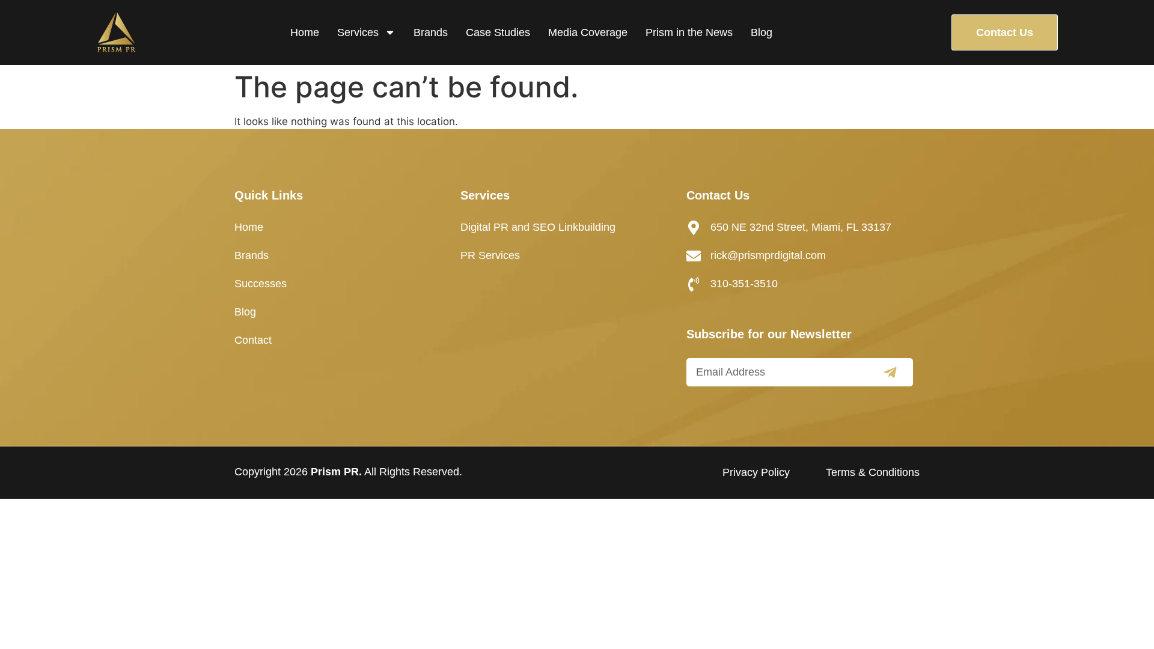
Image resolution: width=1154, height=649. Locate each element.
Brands (431, 32)
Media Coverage (587, 32)
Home (304, 32)
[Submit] (889, 372)
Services (358, 32)
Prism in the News (689, 32)
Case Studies (498, 32)
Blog (761, 32)
